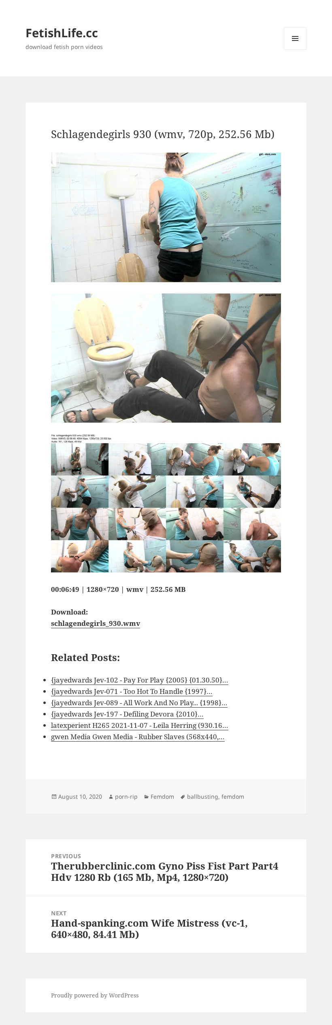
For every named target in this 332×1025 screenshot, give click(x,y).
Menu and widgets (295, 49)
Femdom (162, 796)
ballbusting (202, 796)
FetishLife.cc (62, 32)
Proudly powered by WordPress (94, 995)
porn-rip (126, 796)
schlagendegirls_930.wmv (95, 623)
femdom (232, 796)
